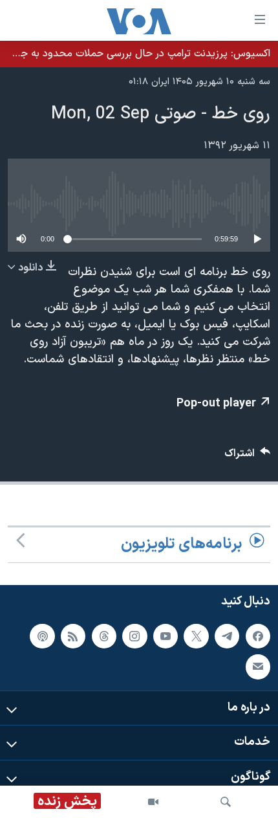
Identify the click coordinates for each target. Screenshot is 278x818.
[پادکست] (42, 635)
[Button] (247, 456)
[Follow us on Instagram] (134, 635)
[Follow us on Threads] (104, 635)
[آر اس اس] (73, 635)
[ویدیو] (153, 802)
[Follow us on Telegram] (227, 635)
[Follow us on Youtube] (165, 635)
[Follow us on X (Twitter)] (196, 635)
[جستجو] (225, 802)
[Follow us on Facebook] (258, 635)
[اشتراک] (258, 666)
